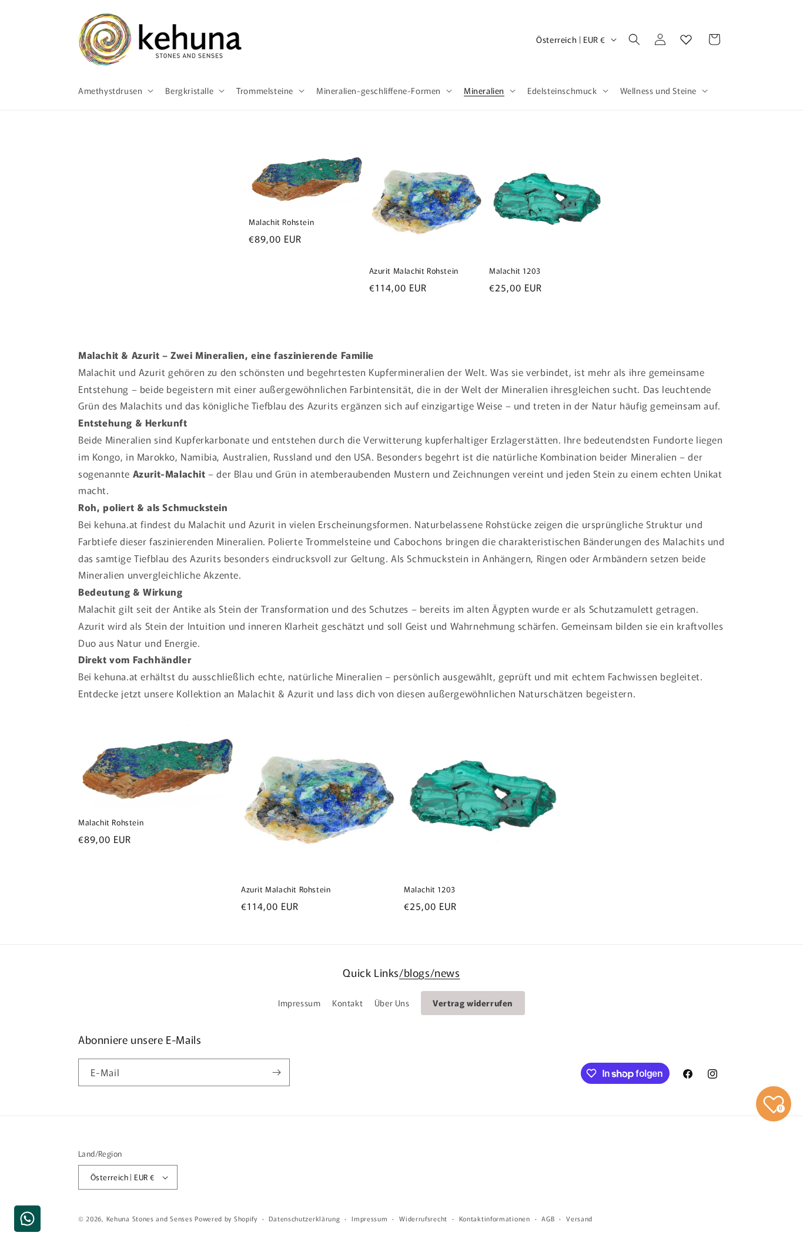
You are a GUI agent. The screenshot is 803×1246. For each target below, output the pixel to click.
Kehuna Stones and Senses (149, 1218)
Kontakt (347, 1003)
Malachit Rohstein (281, 222)
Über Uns (392, 1003)
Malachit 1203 (515, 271)
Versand (579, 1218)
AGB (547, 1218)
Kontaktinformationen (494, 1218)
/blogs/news (429, 972)
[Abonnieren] (276, 1072)
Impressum (299, 1003)
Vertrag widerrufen (473, 1003)
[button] (114, 90)
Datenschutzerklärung (304, 1218)
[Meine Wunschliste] (686, 39)
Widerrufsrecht (423, 1218)
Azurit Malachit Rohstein (414, 271)
